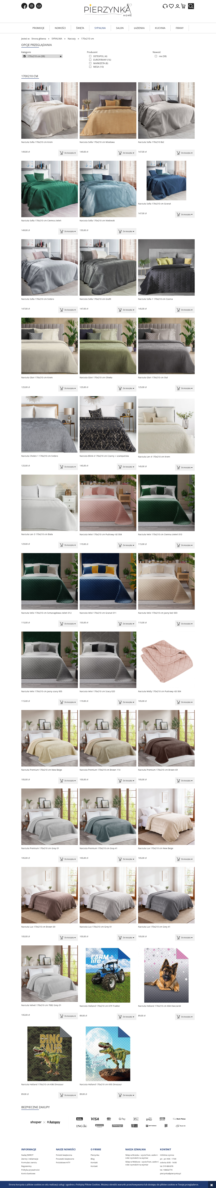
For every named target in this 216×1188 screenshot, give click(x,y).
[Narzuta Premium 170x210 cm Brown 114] (108, 738)
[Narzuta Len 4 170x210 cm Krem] (166, 424)
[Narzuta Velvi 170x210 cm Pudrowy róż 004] (108, 503)
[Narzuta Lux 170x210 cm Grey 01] (108, 895)
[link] (42, 56)
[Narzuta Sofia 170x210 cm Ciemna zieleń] (49, 189)
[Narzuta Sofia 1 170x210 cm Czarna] (166, 267)
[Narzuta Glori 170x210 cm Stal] (166, 346)
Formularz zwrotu (29, 1162)
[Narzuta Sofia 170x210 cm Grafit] (108, 267)
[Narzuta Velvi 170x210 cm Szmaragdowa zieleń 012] (49, 581)
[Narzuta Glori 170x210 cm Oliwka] (108, 346)
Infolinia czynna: (167, 1155)
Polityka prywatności (30, 1169)
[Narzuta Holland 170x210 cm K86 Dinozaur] (49, 1052)
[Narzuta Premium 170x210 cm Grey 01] (49, 816)
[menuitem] (38, 28)
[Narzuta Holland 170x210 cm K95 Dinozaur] (108, 1052)
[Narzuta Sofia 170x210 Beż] (166, 110)
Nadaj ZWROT (27, 1155)
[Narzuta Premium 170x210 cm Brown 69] (166, 738)
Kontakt (94, 1162)
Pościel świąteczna (64, 1155)
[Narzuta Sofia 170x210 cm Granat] (166, 180)
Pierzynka (95, 1155)
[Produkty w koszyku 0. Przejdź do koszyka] (184, 6)
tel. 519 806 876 (166, 1166)
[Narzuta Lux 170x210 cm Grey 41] (166, 895)
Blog (92, 1158)
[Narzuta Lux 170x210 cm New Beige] (166, 816)
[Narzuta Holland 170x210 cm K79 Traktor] (108, 974)
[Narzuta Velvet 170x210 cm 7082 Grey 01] (49, 973)
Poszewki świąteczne (65, 1158)
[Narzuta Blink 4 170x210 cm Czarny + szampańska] (108, 424)
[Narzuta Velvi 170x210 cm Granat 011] (108, 581)
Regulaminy (26, 1166)
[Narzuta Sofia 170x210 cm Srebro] (49, 267)
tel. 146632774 (166, 1169)
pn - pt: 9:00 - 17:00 (168, 1158)
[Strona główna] (108, 9)
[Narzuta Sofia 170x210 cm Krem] (49, 110)
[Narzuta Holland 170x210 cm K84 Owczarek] (166, 974)
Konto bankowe (28, 1173)
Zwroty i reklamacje (29, 1158)
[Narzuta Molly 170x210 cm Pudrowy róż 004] (166, 660)
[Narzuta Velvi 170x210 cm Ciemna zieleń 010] (166, 503)
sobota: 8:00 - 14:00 (168, 1162)
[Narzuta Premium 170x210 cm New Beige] (49, 738)
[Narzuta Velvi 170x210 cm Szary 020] (108, 660)
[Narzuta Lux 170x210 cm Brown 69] (49, 895)
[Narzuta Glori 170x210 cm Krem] (49, 346)
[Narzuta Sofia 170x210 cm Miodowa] (108, 110)
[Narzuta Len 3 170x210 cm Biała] (49, 503)
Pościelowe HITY (63, 1162)
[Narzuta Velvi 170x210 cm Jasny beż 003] (166, 581)
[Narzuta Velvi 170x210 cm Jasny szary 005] (49, 660)
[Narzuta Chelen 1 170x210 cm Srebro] (49, 424)
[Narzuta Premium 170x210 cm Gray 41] (108, 816)
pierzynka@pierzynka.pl (170, 1173)
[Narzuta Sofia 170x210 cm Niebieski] (108, 189)
